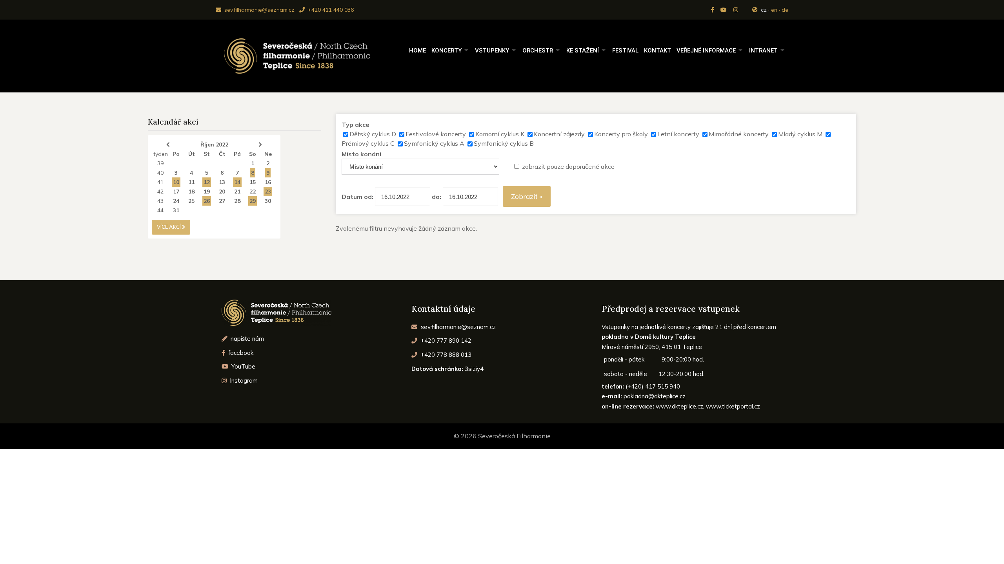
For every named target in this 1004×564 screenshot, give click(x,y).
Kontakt (657, 50)
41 (160, 182)
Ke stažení (582, 50)
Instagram (243, 380)
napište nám (246, 338)
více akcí (169, 227)
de (785, 9)
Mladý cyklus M (800, 134)
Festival (625, 50)
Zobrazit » (526, 196)
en (774, 9)
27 (222, 200)
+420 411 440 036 (330, 9)
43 (160, 200)
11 (191, 182)
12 (207, 182)
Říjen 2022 (214, 144)
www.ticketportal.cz (733, 406)
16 (268, 182)
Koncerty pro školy (621, 134)
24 (176, 200)
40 (160, 172)
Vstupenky (492, 50)
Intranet (763, 50)
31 (176, 210)
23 (268, 191)
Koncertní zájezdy (559, 134)
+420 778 (445, 354)
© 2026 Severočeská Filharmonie (502, 436)
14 (237, 182)
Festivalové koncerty (436, 134)
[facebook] (713, 9)
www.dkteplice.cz (679, 406)
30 (268, 200)
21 (237, 191)
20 (222, 191)
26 (207, 200)
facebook (240, 352)
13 (222, 182)
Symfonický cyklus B (504, 143)
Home (417, 50)
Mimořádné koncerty (739, 134)
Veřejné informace (706, 50)
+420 (445, 340)
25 (191, 200)
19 (207, 191)
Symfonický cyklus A (434, 143)
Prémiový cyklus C (368, 143)
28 (237, 200)
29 (252, 200)
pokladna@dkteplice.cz (655, 396)
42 (160, 191)
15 (252, 182)
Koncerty (446, 50)
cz (764, 9)
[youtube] (724, 9)
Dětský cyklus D (372, 134)
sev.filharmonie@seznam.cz (259, 9)
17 (176, 191)
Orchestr (537, 50)
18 (191, 191)
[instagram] (736, 9)
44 (160, 210)
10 (176, 182)
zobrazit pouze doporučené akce (568, 166)
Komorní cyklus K (499, 134)
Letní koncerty (678, 134)
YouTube (242, 366)
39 (160, 163)
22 (252, 191)
